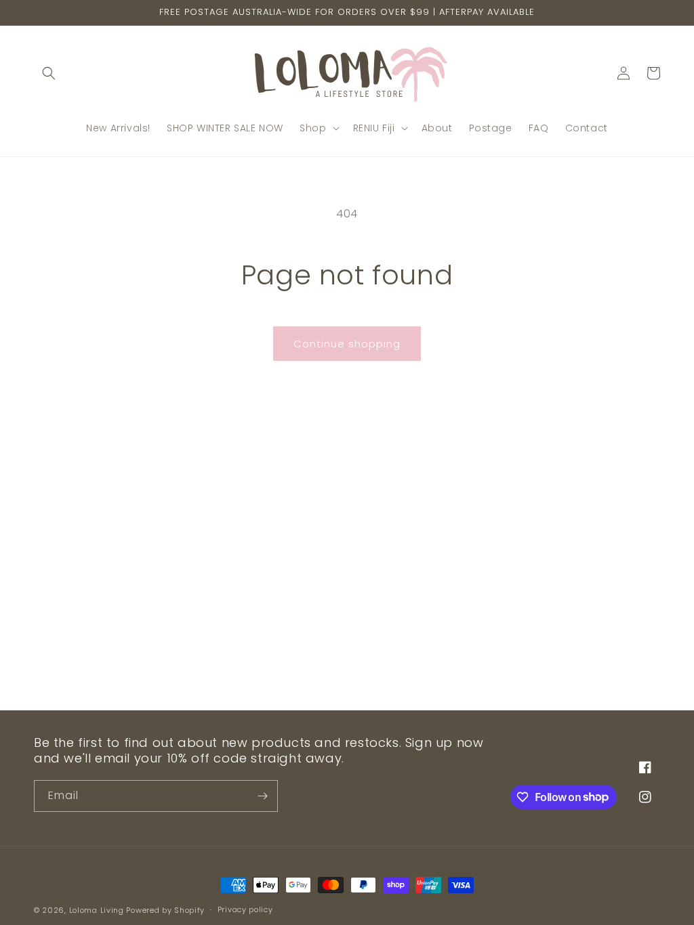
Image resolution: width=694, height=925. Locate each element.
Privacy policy (245, 909)
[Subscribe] (262, 796)
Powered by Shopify (165, 910)
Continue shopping (347, 344)
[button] (49, 73)
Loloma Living (96, 910)
